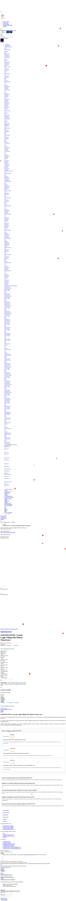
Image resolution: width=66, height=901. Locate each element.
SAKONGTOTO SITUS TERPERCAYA (12, 847)
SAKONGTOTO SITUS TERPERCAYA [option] (4, 669)
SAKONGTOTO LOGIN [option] (4, 663)
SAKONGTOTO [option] (4, 655)
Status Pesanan (6, 812)
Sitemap (4, 837)
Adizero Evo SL (7, 503)
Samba (5, 499)
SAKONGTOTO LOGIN (8, 845)
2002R (5, 509)
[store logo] (11, 30)
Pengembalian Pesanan (7, 25)
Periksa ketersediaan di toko (6, 709)
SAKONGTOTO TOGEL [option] (4, 665)
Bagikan (2, 710)
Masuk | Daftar (6, 21)
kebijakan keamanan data (29, 854)
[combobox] (6, 37)
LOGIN (2, 697)
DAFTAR (2, 698)
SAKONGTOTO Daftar (8, 828)
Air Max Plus (7, 492)
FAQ (4, 833)
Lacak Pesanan (6, 24)
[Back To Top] (1, 872)
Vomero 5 (6, 495)
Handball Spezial (7, 498)
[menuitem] (7, 44)
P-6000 (5, 494)
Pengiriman (5, 814)
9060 (5, 511)
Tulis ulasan (15, 645)
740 (5, 507)
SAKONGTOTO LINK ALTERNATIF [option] (4, 676)
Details (2, 711)
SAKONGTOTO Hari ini (8, 825)
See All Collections (8, 496)
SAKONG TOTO (7, 842)
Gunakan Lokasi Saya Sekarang (7, 877)
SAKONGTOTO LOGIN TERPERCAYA (12, 848)
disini (17, 684)
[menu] (33, 279)
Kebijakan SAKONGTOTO (9, 829)
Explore (2, 42)
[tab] (33, 42)
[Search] (2, 40)
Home (4, 524)
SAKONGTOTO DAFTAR (9, 843)
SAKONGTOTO (7, 643)
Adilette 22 (6, 500)
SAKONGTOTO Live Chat (9, 836)
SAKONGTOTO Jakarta (8, 826)
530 (5, 506)
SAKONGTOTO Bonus (8, 834)
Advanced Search (4, 38)
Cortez (5, 490)
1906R (5, 510)
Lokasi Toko (5, 22)
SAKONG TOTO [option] (3, 658)
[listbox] (13, 666)
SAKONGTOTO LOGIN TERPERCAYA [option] (4, 672)
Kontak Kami (6, 810)
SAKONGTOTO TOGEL (8, 846)
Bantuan (5, 26)
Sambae (6, 502)
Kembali (5, 819)
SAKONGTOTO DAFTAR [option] (4, 660)
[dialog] (33, 875)
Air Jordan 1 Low (8, 491)
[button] (3, 590)
